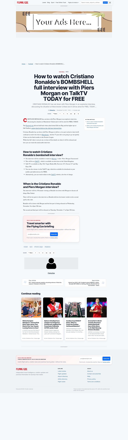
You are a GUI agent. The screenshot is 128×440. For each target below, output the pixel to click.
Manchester (45, 135)
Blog (48, 2)
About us (90, 371)
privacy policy (54, 237)
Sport (52, 2)
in (67, 113)
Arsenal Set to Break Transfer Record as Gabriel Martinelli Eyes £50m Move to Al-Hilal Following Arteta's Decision (95, 325)
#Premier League (38, 246)
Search (105, 2)
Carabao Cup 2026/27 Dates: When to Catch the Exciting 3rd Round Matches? (73, 323)
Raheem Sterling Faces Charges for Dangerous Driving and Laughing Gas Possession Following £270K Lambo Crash (52, 324)
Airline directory (62, 379)
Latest (44, 2)
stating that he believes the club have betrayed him (46, 128)
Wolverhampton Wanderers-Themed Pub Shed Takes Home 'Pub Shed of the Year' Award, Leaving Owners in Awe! (30, 324)
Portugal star (30, 125)
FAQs (88, 376)
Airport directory (63, 376)
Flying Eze (52, 110)
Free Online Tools (61, 2)
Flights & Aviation (73, 2)
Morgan (54, 159)
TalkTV (37, 161)
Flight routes (61, 381)
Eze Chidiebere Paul (28, 338)
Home (23, 64)
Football (30, 64)
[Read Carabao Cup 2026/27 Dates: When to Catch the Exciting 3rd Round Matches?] (75, 307)
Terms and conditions (93, 381)
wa (71, 113)
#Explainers (47, 246)
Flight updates (62, 374)
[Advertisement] (64, 49)
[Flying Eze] (22, 2)
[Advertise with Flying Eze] (64, 21)
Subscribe (54, 234)
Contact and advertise (94, 374)
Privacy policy (91, 379)
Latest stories (62, 371)
